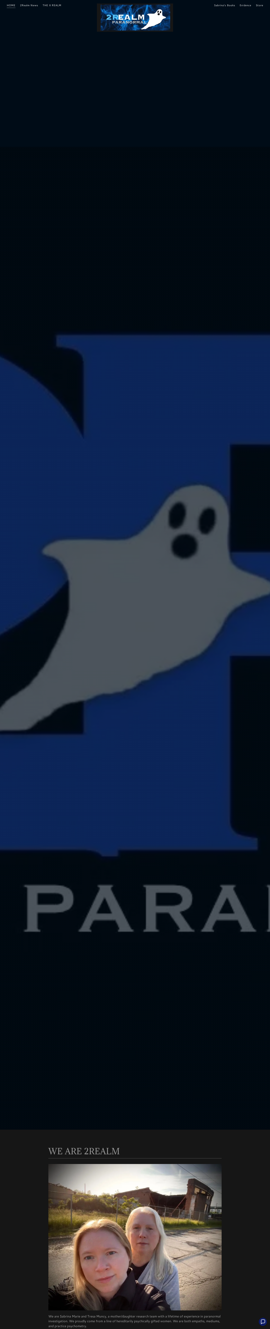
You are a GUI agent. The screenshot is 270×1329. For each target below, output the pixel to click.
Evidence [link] (245, 5)
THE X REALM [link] (52, 5)
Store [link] (259, 5)
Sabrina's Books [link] (224, 5)
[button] (263, 1322)
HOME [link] (11, 5)
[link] (135, 5)
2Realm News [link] (29, 5)
